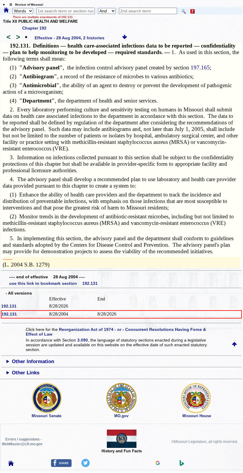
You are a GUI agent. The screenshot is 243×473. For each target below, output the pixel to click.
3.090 (82, 340)
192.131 (9, 306)
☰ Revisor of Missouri (25, 4)
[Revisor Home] (11, 464)
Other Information (33, 361)
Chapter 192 (34, 28)
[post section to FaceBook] (61, 465)
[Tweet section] (85, 465)
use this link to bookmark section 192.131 (53, 283)
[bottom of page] (124, 37)
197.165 (200, 67)
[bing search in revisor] (182, 464)
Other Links (25, 373)
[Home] (6, 10)
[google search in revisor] (158, 463)
